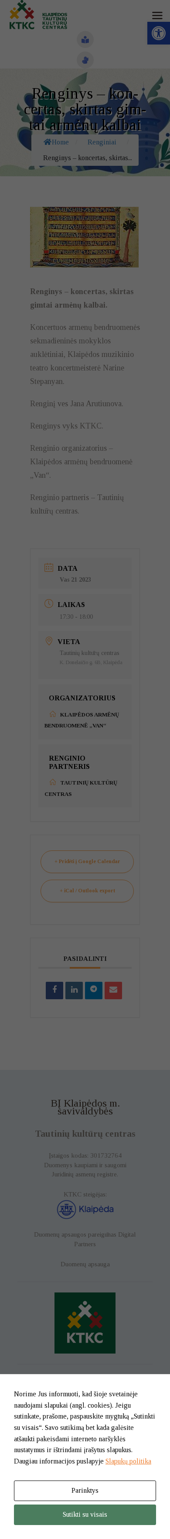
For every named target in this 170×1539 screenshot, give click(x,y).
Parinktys (85, 1490)
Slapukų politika (128, 1461)
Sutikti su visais (85, 1514)
